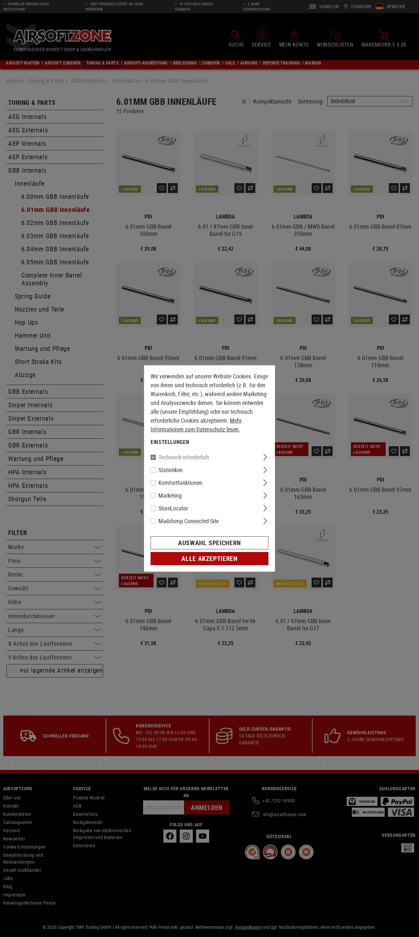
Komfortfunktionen (180, 483)
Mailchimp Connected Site (188, 521)
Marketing (170, 495)
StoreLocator (173, 508)
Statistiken (170, 470)
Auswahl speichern (209, 542)
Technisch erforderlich (183, 457)
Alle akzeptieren (209, 558)
